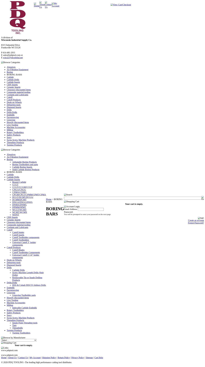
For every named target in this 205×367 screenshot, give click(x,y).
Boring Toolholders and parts (25, 164)
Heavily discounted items (18, 122)
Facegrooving (13, 117)
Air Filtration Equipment (17, 69)
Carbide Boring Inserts (22, 167)
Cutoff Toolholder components (25, 237)
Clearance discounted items (19, 90)
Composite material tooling (18, 92)
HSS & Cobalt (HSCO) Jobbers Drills (29, 285)
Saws (9, 137)
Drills (9, 110)
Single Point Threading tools (24, 323)
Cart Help (98, 357)
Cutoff (9, 97)
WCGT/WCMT (19, 210)
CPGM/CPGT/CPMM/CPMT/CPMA (29, 194)
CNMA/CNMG (19, 192)
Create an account (196, 220)
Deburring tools (13, 105)
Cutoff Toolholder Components (26, 252)
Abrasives (11, 67)
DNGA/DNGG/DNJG (22, 202)
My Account (35, 357)
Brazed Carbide (19, 182)
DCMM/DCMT (19, 200)
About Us (12, 357)
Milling (10, 130)
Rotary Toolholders (15, 132)
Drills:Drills (12, 112)
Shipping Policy (49, 357)
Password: (68, 212)
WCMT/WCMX (19, 212)
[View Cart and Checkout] (121, 4)
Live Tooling (12, 125)
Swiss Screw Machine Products (20, 140)
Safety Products (13, 135)
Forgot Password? (196, 223)
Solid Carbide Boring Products (25, 169)
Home (48, 199)
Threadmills (17, 328)
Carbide (10, 77)
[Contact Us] (48, 7)
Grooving (11, 120)
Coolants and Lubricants (17, 95)
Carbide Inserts (13, 82)
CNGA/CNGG (19, 189)
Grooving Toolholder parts (24, 295)
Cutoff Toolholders (20, 240)
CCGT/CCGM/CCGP (22, 187)
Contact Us (23, 357)
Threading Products (15, 142)
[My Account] (55, 6)
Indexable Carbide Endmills (24, 308)
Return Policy (64, 357)
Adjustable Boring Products (24, 162)
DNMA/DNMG (19, 205)
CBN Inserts (12, 84)
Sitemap (89, 357)
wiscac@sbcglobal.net (13, 57)
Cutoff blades (18, 232)
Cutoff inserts (18, 235)
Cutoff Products (14, 100)
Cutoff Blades (18, 250)
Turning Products (14, 145)
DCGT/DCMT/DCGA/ (22, 197)
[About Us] (42, 7)
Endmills (11, 115)
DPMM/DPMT (19, 207)
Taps (14, 325)
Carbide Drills (13, 79)
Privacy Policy (77, 357)
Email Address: (70, 209)
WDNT (15, 215)
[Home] (36, 6)
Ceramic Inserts (13, 87)
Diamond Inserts (14, 107)
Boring (10, 72)
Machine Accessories (16, 127)
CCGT (15, 184)
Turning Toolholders (21, 333)
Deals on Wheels (14, 102)
